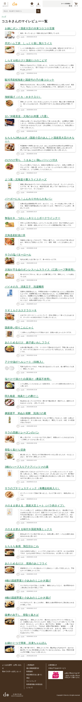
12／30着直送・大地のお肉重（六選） (27, 116)
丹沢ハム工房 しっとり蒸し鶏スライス (28, 43)
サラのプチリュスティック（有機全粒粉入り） (32, 488)
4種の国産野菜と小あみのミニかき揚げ (28, 580)
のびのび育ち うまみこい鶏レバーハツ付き (31, 160)
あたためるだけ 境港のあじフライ (26, 563)
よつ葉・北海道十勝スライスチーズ (26, 179)
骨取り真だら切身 (15, 449)
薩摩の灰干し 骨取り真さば (22, 614)
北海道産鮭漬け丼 (15, 235)
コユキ (22, 37)
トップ (4, 16)
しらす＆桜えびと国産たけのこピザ (26, 60)
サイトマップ (31, 681)
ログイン (38, 6)
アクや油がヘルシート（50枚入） (24, 361)
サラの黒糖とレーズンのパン (22, 432)
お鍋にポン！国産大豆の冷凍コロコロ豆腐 (29, 28)
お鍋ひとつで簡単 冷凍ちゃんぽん (26, 642)
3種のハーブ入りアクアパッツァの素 (26, 466)
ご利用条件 (30, 665)
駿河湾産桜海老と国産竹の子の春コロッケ (29, 79)
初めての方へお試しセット (11, 671)
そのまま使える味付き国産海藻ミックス (28, 529)
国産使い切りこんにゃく (19, 327)
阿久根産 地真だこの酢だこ (22, 396)
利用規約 (29, 671)
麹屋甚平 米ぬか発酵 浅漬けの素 (25, 413)
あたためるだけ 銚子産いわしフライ (27, 342)
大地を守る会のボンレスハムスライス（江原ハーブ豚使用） (40, 269)
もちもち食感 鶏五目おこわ (22, 546)
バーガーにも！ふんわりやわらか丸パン (28, 198)
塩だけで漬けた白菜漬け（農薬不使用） (28, 378)
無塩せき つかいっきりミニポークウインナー (32, 218)
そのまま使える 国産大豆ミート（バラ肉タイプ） (35, 505)
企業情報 (51, 665)
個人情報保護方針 (32, 668)
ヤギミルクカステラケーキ (21, 310)
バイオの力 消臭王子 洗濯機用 (24, 286)
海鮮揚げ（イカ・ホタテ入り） (23, 96)
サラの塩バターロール (18, 254)
